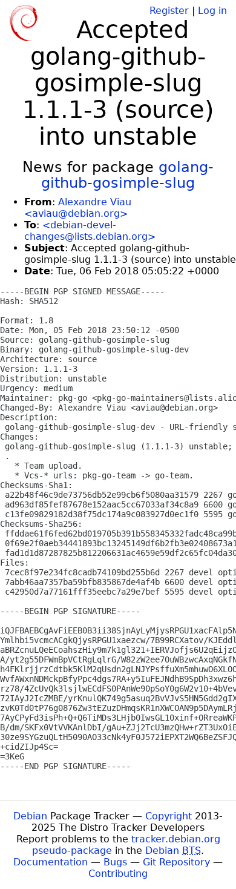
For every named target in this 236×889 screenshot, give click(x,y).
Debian (30, 816)
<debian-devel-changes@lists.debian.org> (90, 230)
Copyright (168, 816)
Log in (212, 10)
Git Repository (176, 862)
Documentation (50, 862)
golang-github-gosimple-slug (127, 175)
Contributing (118, 873)
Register (169, 10)
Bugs (115, 862)
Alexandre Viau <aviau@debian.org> (77, 207)
